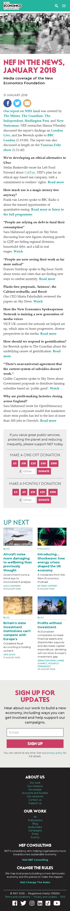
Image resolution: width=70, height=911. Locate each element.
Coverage (11, 50)
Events (35, 837)
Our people (35, 789)
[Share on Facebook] (7, 103)
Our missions (35, 786)
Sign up (35, 743)
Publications (35, 820)
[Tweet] (17, 103)
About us (35, 777)
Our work (35, 782)
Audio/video (35, 827)
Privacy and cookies (45, 896)
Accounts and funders (35, 793)
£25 (33, 463)
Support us (35, 803)
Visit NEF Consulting (35, 859)
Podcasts (44, 549)
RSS (62, 896)
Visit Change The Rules (35, 882)
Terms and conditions (17, 896)
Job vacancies (35, 796)
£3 (15, 492)
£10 (24, 463)
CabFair (29, 172)
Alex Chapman (11, 586)
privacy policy (55, 752)
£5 (14, 463)
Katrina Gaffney (47, 586)
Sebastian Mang (47, 660)
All (35, 816)
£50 (43, 463)
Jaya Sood (9, 654)
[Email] (27, 103)
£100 (54, 463)
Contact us (35, 799)
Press (35, 833)
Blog (6, 549)
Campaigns (35, 830)
